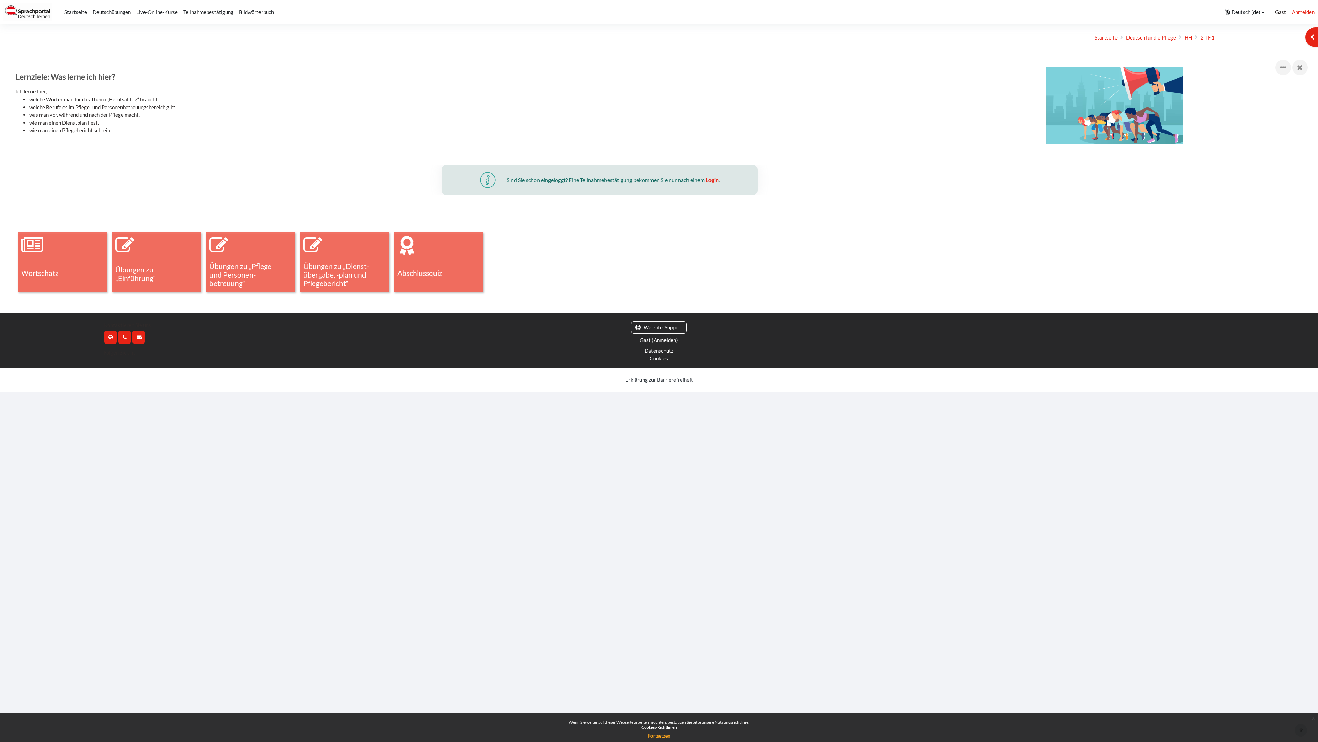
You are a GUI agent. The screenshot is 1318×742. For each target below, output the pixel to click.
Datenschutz (659, 351)
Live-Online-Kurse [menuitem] (157, 12)
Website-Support (663, 327)
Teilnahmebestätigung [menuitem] (208, 12)
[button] (1244, 12)
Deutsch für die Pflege (1151, 37)
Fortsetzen (659, 736)
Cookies (659, 358)
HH (1188, 37)
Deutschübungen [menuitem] (112, 12)
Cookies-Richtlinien (659, 727)
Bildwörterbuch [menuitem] (256, 12)
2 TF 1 (1208, 37)
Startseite (1106, 37)
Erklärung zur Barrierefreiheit (659, 379)
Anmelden (1303, 12)
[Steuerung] (1283, 67)
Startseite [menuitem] (75, 12)
